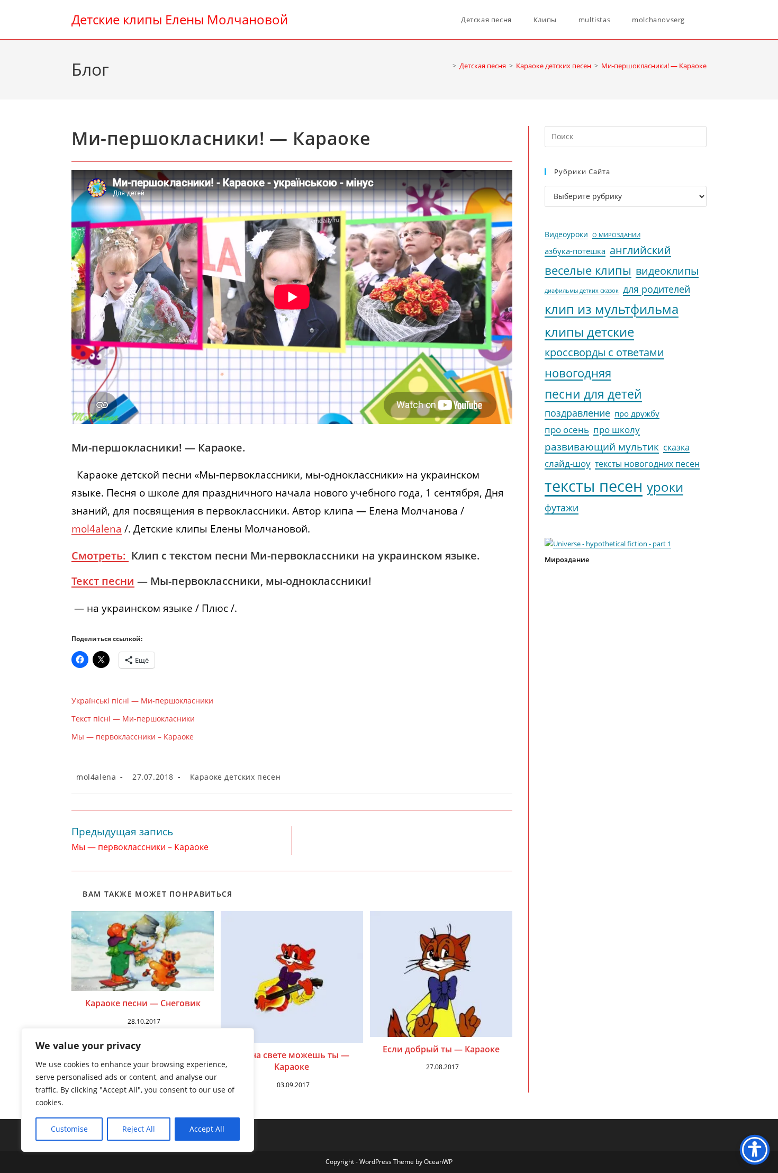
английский (640, 250)
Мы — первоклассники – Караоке (132, 737)
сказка (676, 447)
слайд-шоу (568, 463)
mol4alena (96, 777)
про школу (616, 429)
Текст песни (102, 581)
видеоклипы (667, 271)
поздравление (577, 413)
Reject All (138, 1129)
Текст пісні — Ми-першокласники (133, 719)
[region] (137, 1090)
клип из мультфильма (612, 309)
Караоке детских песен (235, 777)
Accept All (206, 1129)
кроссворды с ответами (604, 352)
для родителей (656, 289)
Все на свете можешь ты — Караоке (291, 1060)
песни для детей (593, 393)
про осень (567, 429)
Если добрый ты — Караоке (441, 1049)
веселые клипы (588, 270)
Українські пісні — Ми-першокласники (142, 701)
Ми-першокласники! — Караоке (654, 65)
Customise (69, 1129)
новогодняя (578, 373)
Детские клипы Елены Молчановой (179, 19)
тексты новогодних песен (647, 464)
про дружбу (636, 413)
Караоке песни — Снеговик (143, 1003)
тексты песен (594, 486)
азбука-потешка (575, 251)
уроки (665, 487)
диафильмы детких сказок (582, 290)
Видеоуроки (566, 234)
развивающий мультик (602, 446)
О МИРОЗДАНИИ (616, 235)
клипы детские (589, 331)
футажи (561, 507)
